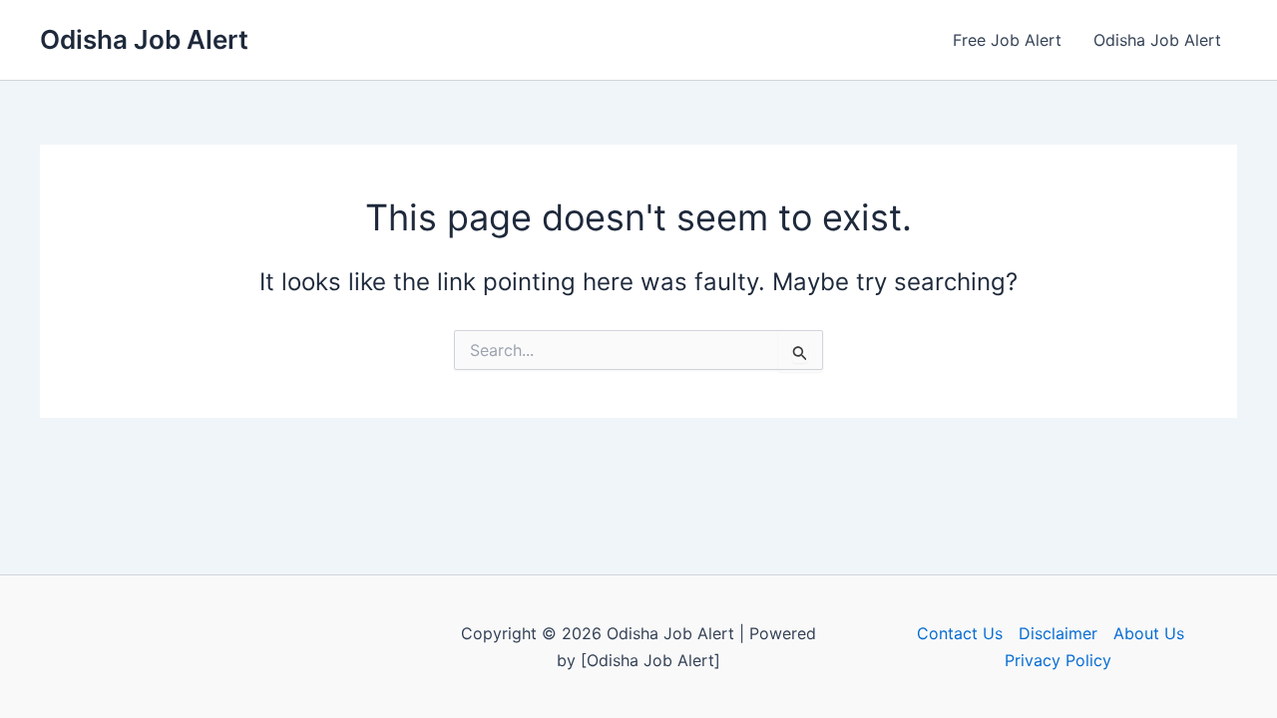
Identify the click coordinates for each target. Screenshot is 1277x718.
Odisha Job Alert (144, 39)
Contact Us (960, 633)
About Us (1148, 633)
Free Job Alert (1007, 40)
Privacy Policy (1058, 660)
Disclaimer (1058, 633)
